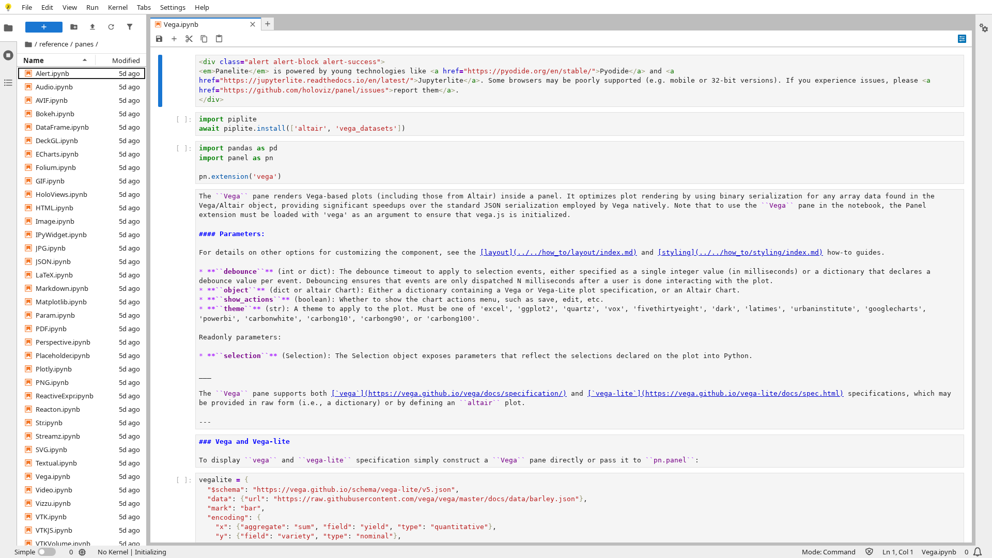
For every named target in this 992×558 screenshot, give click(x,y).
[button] (52, 73)
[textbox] (580, 80)
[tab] (8, 27)
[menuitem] (27, 7)
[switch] (35, 552)
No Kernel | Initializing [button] (132, 551)
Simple (24, 551)
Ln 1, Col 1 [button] (897, 551)
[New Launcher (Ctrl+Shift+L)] (44, 27)
